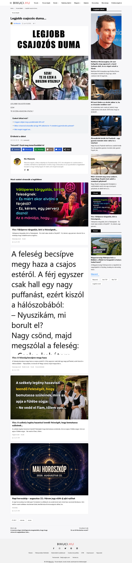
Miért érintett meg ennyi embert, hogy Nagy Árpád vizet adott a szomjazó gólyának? (104, 179)
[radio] (11, 140)
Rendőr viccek (25, 367)
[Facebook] (25, 170)
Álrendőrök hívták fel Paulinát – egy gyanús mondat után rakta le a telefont (105, 140)
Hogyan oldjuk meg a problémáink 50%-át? (29, 122)
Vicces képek (15, 13)
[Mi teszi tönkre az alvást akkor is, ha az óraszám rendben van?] (106, 90)
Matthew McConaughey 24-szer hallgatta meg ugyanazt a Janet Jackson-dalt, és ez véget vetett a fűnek (104, 65)
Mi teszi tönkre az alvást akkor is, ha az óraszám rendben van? (105, 103)
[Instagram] (59, 548)
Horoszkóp (14, 507)
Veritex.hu (75, 557)
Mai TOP (114, 279)
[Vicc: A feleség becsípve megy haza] (49, 301)
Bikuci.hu (51, 561)
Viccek (24, 239)
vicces (29, 520)
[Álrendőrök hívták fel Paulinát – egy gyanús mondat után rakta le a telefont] (106, 126)
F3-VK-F (14, 520)
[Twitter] (65, 548)
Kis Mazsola (17, 23)
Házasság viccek (16, 239)
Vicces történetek (39, 367)
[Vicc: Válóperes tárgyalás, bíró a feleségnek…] (49, 204)
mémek (22, 520)
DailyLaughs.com (65, 557)
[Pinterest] (71, 548)
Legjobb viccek (96, 284)
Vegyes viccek (15, 434)
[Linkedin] (28, 170)
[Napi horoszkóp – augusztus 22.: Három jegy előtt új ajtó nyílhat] (49, 469)
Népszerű (95, 279)
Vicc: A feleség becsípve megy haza (29, 357)
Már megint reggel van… (22, 129)
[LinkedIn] (77, 548)
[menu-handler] (11, 3)
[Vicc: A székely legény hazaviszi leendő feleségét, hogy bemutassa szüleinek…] (49, 397)
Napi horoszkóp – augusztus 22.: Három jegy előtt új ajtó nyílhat (43, 498)
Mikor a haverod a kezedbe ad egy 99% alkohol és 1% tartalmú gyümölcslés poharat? (44, 126)
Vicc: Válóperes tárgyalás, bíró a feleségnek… (34, 229)
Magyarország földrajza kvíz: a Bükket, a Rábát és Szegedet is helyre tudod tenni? (106, 260)
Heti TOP (104, 279)
